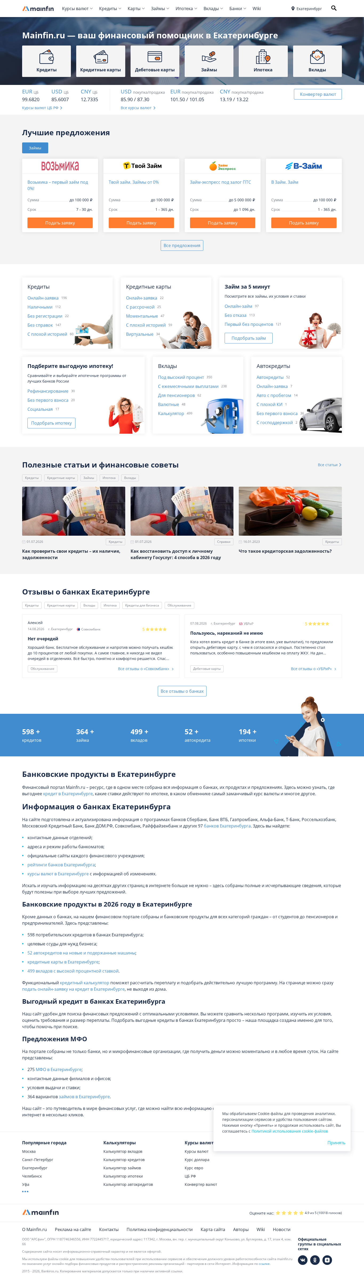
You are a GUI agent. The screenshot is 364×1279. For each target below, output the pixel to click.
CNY (86, 91)
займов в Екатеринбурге (84, 1097)
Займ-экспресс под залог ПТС (220, 182)
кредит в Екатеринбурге (68, 794)
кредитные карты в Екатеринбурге (63, 962)
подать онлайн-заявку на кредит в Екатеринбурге (73, 989)
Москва (29, 1151)
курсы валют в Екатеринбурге (58, 874)
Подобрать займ (249, 338)
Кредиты (108, 8)
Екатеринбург (34, 1167)
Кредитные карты (61, 477)
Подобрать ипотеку (51, 423)
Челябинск (32, 1176)
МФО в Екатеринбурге (59, 1069)
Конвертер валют (318, 94)
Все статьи (328, 464)
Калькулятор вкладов (122, 1151)
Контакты (109, 1229)
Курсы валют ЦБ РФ (40, 107)
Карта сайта (213, 1229)
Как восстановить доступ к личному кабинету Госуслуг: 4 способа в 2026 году (176, 554)
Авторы (241, 1229)
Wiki (257, 8)
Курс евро (194, 1167)
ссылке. (264, 1263)
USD (56, 91)
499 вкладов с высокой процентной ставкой (73, 971)
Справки (223, 541)
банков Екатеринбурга (227, 826)
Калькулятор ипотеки (123, 1176)
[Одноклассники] (315, 1260)
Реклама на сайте (73, 1229)
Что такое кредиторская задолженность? (285, 551)
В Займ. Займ (284, 182)
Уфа (25, 1184)
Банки (235, 8)
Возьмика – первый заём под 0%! (57, 185)
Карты (134, 8)
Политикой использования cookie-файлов (290, 1131)
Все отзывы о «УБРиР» (312, 668)
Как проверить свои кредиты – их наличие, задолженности (71, 554)
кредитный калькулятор (84, 983)
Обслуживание (179, 605)
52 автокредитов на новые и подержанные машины (81, 953)
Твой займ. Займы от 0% (134, 182)
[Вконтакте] (303, 1260)
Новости (281, 1229)
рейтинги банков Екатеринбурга (61, 865)
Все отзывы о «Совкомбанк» (144, 668)
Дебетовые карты (207, 668)
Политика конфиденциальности (160, 1229)
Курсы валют (75, 8)
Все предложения (182, 245)
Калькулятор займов (122, 1167)
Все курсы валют (136, 107)
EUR (27, 91)
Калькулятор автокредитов (128, 1184)
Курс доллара (197, 1159)
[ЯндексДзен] (327, 1260)
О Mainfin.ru (34, 1229)
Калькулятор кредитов (124, 1159)
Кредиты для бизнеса (142, 605)
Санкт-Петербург (37, 1159)
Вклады (211, 8)
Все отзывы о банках (182, 691)
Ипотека (184, 8)
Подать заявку (60, 223)
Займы (158, 8)
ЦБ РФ (190, 1176)
